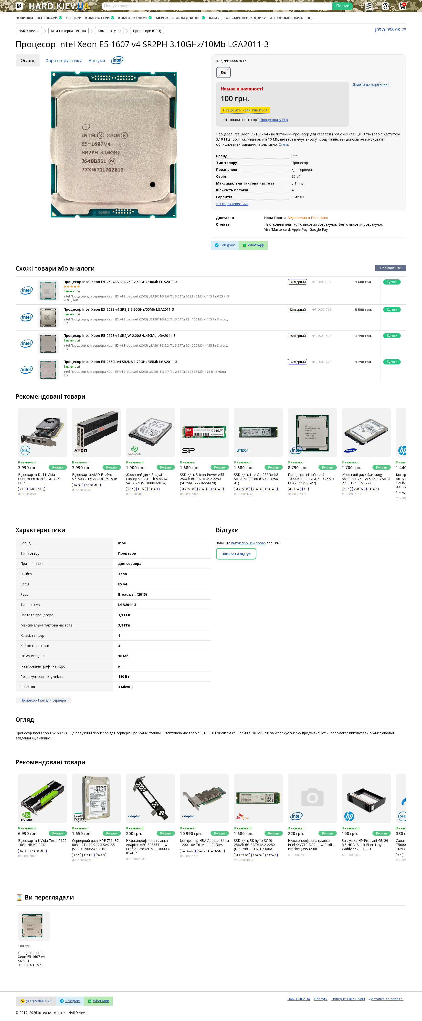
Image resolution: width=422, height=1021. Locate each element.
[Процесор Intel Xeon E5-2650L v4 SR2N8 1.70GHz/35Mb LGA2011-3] (48, 369)
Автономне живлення (292, 17)
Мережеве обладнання (178, 17)
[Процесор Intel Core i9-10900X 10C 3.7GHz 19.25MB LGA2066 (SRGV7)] (312, 432)
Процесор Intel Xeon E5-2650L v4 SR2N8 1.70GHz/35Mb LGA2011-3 (120, 361)
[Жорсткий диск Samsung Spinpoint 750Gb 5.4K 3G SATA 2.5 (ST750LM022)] (366, 432)
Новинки (24, 17)
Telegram (227, 245)
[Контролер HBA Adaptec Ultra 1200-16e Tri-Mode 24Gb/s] (204, 798)
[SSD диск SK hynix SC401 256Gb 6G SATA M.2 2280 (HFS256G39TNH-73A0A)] (258, 798)
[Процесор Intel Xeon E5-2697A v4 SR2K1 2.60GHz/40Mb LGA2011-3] (48, 290)
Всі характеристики (232, 203)
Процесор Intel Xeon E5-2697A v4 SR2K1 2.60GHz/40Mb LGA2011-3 (120, 281)
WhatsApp (256, 245)
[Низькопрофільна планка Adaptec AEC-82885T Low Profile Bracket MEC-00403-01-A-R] (150, 798)
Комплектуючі (132, 17)
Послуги (320, 999)
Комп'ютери (97, 17)
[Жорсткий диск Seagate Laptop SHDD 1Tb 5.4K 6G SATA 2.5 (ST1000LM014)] (150, 432)
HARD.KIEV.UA (298, 999)
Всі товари (47, 17)
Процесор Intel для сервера (43, 700)
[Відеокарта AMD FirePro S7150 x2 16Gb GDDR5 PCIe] (96, 432)
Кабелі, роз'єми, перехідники (237, 17)
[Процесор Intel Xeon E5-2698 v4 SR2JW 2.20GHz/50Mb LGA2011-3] (48, 343)
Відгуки (96, 60)
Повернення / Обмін (348, 999)
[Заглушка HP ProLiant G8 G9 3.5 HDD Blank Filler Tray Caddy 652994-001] (366, 798)
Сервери (74, 17)
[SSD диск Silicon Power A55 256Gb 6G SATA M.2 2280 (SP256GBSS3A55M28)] (204, 432)
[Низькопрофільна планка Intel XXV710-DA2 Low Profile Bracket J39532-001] (312, 798)
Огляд (28, 60)
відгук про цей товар (248, 543)
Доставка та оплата (386, 999)
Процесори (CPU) (274, 119)
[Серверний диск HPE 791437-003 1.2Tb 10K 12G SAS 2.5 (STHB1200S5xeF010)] (96, 798)
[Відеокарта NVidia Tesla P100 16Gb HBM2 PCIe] (42, 798)
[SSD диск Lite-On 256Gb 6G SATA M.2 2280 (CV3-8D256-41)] (258, 432)
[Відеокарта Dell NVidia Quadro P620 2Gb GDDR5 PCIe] (42, 432)
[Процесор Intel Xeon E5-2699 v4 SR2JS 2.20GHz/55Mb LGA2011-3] (48, 317)
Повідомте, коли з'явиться (245, 110)
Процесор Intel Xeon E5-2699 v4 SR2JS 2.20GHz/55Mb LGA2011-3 (118, 309)
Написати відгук (236, 553)
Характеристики (64, 60)
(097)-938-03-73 (390, 30)
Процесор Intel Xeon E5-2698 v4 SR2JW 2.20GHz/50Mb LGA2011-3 (119, 335)
